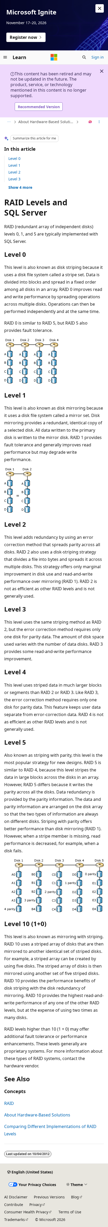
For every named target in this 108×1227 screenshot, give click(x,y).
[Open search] (84, 57)
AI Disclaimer (16, 1196)
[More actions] (99, 122)
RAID (9, 1103)
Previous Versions (49, 1196)
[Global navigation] (5, 57)
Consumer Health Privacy (26, 1211)
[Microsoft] (54, 57)
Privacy (35, 1204)
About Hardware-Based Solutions (46, 121)
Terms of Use (69, 1211)
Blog (75, 1196)
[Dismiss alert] (99, 8)
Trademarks (14, 1219)
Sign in (97, 57)
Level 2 (14, 172)
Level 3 (14, 178)
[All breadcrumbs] (8, 122)
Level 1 (14, 165)
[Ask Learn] (90, 122)
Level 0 (14, 158)
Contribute (13, 1204)
